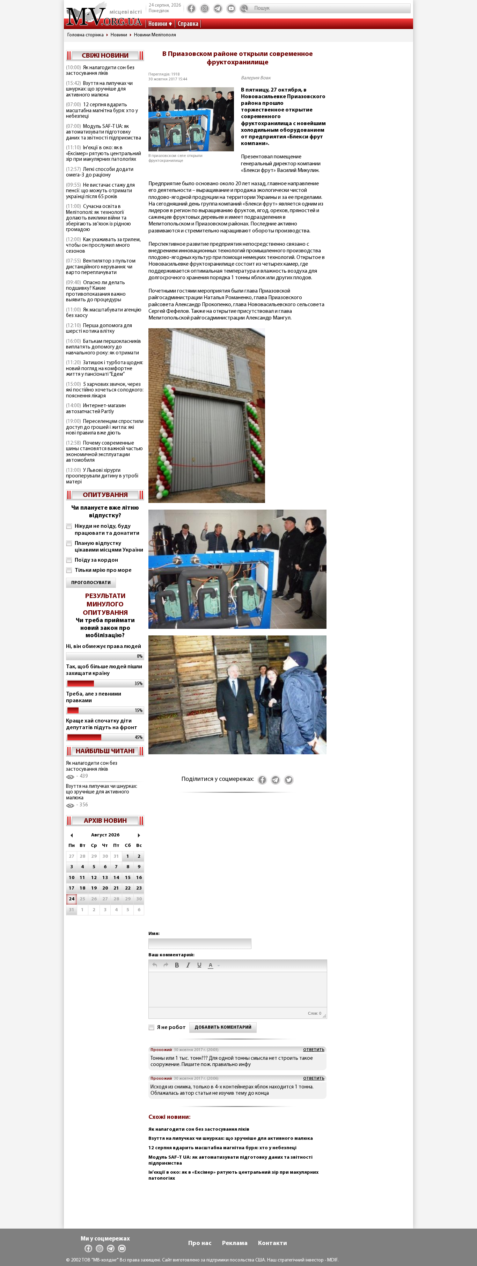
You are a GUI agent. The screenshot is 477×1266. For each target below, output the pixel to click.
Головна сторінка (85, 35)
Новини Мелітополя (155, 35)
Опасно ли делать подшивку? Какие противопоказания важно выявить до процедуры (96, 291)
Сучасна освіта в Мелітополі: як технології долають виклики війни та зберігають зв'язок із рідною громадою (98, 218)
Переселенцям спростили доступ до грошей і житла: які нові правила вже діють (105, 427)
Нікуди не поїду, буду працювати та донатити (107, 530)
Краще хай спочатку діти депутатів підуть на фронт (101, 724)
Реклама (235, 1243)
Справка (188, 24)
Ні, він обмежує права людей (103, 646)
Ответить (313, 1050)
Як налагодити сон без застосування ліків (100, 71)
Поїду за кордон (96, 560)
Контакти (272, 1243)
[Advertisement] (237, 868)
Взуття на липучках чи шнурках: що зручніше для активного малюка (99, 89)
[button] (154, 966)
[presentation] (155, 966)
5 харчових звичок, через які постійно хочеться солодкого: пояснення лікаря (105, 390)
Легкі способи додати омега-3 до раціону (99, 172)
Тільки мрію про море (103, 570)
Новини (157, 24)
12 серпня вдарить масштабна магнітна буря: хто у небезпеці (102, 110)
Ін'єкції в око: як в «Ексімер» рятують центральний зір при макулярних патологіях (103, 153)
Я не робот (171, 1027)
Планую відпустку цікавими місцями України (109, 547)
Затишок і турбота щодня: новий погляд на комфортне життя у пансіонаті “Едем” (104, 368)
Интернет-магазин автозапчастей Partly (96, 409)
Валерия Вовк (256, 78)
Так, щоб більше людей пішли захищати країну (104, 670)
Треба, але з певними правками (93, 697)
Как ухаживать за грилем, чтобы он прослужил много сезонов (103, 245)
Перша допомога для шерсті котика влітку (99, 329)
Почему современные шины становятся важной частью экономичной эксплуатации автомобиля (104, 452)
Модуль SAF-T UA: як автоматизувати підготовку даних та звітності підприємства (103, 132)
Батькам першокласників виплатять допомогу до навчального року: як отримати (103, 347)
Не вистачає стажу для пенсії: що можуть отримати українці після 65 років (100, 191)
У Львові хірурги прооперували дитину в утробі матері (102, 476)
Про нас (200, 1243)
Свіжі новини (105, 55)
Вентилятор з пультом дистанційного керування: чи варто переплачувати (100, 267)
